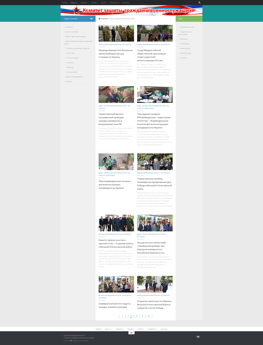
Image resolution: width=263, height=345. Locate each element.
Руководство (185, 44)
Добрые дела (149, 108)
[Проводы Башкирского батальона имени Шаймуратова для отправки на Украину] (116, 33)
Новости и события (72, 32)
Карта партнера (186, 53)
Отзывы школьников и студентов (78, 48)
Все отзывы (71, 53)
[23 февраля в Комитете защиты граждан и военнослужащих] (116, 284)
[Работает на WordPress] (71, 340)
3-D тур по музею (72, 58)
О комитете (114, 3)
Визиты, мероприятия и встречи (110, 44)
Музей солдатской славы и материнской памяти (78, 42)
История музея (72, 72)
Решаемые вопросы (187, 27)
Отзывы (94, 3)
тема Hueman (84, 341)
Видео (101, 106)
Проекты (84, 3)
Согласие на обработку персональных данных (79, 338)
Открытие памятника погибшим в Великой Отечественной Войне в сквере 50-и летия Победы (154, 304)
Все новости (126, 44)
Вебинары (70, 67)
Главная (64, 3)
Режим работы (185, 48)
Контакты (125, 3)
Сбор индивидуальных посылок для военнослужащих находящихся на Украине (115, 184)
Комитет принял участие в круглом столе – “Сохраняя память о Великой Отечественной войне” (116, 243)
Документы (184, 39)
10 (148, 316)
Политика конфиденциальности (74, 335)
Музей (103, 3)
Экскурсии (141, 237)
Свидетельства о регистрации (185, 33)
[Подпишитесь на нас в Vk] (91, 18)
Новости (73, 3)
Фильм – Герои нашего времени (76, 36)
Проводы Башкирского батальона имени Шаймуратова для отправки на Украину (116, 53)
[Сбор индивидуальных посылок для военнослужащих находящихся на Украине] (116, 161)
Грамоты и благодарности (74, 77)
